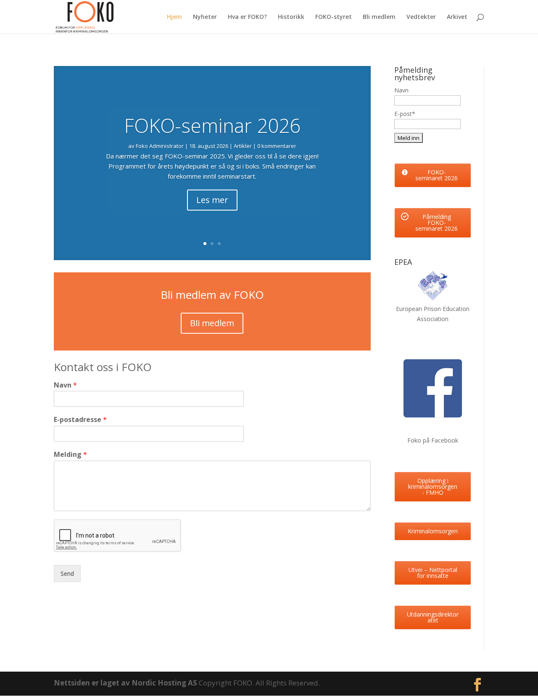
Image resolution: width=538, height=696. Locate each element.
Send (67, 573)
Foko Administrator (160, 146)
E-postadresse (80, 419)
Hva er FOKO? (247, 17)
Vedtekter (421, 17)
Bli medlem (379, 17)
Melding (70, 454)
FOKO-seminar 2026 (212, 125)
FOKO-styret (333, 17)
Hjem (174, 17)
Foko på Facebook (432, 440)
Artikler (243, 146)
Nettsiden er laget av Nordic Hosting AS (126, 683)
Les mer (212, 200)
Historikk (291, 17)
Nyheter (205, 17)
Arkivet (457, 17)
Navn (65, 385)
